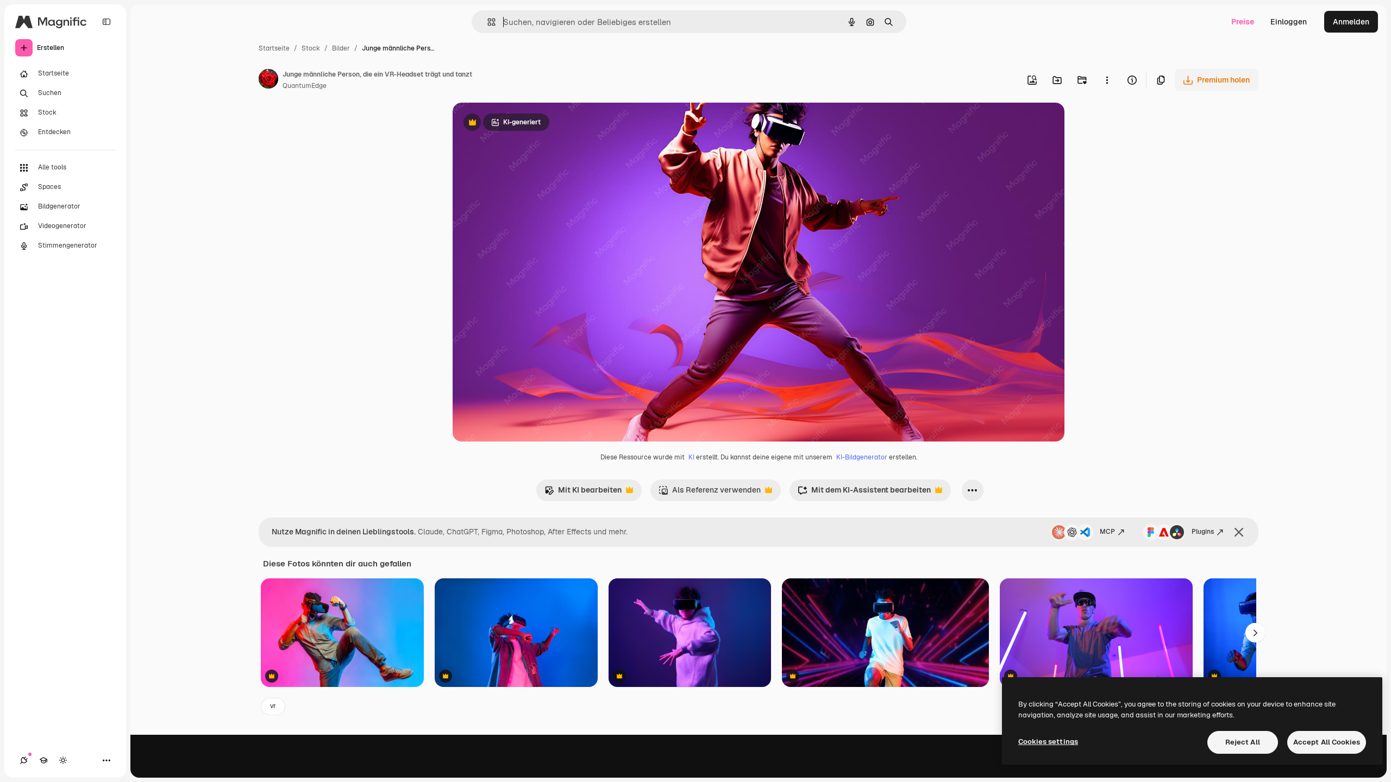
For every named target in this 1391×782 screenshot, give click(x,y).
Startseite (274, 48)
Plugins (1203, 531)
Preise (1242, 22)
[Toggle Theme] (63, 760)
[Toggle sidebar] (106, 21)
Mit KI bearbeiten (583, 493)
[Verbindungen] (24, 760)
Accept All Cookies (1326, 742)
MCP (1107, 531)
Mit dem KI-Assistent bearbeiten (864, 493)
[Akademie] (43, 760)
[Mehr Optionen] (1107, 80)
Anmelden (1351, 22)
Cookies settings (1048, 741)
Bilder (341, 48)
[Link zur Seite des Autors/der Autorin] (268, 80)
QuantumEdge (305, 85)
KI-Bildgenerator (861, 457)
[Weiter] (1255, 632)
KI (691, 457)
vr (273, 706)
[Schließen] (1238, 532)
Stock (311, 48)
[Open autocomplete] (487, 22)
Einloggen (1288, 22)
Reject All (1242, 742)
